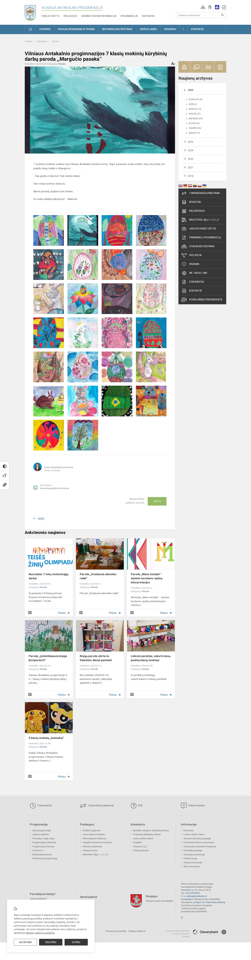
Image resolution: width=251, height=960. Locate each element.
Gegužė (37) (195, 114)
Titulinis (29, 41)
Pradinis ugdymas (91, 830)
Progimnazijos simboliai (44, 842)
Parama (194, 264)
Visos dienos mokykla (94, 834)
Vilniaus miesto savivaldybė (159, 901)
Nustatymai (25, 942)
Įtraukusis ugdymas (202, 246)
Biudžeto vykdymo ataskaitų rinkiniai (151, 830)
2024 (190, 150)
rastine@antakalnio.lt (196, 896)
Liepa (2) (193, 104)
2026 (190, 90)
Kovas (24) (194, 123)
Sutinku (76, 942)
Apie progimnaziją (41, 830)
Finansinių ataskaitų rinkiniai (147, 834)
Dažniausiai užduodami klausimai (200, 846)
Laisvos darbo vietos (202, 228)
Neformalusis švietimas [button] (117, 29)
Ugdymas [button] (45, 29)
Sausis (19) (194, 133)
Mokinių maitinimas (92, 846)
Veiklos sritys (50, 16)
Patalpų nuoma (90, 850)
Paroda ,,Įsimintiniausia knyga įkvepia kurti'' (48, 658)
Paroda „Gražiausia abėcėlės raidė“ (98, 576)
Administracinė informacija (98, 16)
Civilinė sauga (190, 858)
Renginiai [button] (170, 29)
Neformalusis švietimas (94, 838)
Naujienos (42, 41)
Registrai (195, 202)
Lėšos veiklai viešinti (143, 838)
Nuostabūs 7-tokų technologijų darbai (48, 576)
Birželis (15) (195, 109)
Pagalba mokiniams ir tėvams (97, 842)
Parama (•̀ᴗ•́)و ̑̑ (140, 846)
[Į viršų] (223, 932)
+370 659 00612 (192, 893)
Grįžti (41, 518)
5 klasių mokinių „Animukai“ (46, 738)
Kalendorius (197, 210)
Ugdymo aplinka (40, 834)
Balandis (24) (196, 118)
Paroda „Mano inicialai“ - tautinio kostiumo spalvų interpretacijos (146, 578)
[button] (203, 7)
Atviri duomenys (191, 866)
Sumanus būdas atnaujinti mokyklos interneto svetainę (178, 934)
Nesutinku (50, 942)
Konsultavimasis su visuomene (199, 842)
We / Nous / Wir (198, 273)
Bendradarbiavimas (42, 854)
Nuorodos (189, 830)
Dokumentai (196, 281)
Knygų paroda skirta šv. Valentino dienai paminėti (96, 658)
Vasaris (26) (195, 128)
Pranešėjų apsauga (193, 850)
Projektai (195, 255)
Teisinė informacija (193, 862)
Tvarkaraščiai (44, 805)
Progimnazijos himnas (43, 846)
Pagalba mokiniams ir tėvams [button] (76, 29)
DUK (140, 805)
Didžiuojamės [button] (148, 29)
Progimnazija (129, 16)
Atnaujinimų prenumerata (205, 299)
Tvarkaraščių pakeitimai (204, 193)
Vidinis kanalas (196, 805)
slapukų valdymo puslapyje (40, 933)
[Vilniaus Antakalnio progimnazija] (33, 11)
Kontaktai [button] (197, 29)
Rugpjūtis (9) (195, 99)
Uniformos (37, 850)
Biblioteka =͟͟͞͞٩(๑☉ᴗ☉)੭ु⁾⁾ (204, 219)
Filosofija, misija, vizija (43, 838)
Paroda (55, 41)
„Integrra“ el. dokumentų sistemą (209, 902)
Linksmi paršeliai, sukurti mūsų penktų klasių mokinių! (150, 658)
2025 (190, 142)
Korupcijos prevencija (194, 854)
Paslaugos (70, 16)
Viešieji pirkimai (141, 850)
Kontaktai (148, 16)
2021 (190, 167)
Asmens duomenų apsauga (197, 838)
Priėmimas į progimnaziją (205, 237)
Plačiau (62, 613)
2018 (190, 176)
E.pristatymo (187, 899)
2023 (190, 159)
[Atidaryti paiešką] (222, 15)
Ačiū (157, 501)
